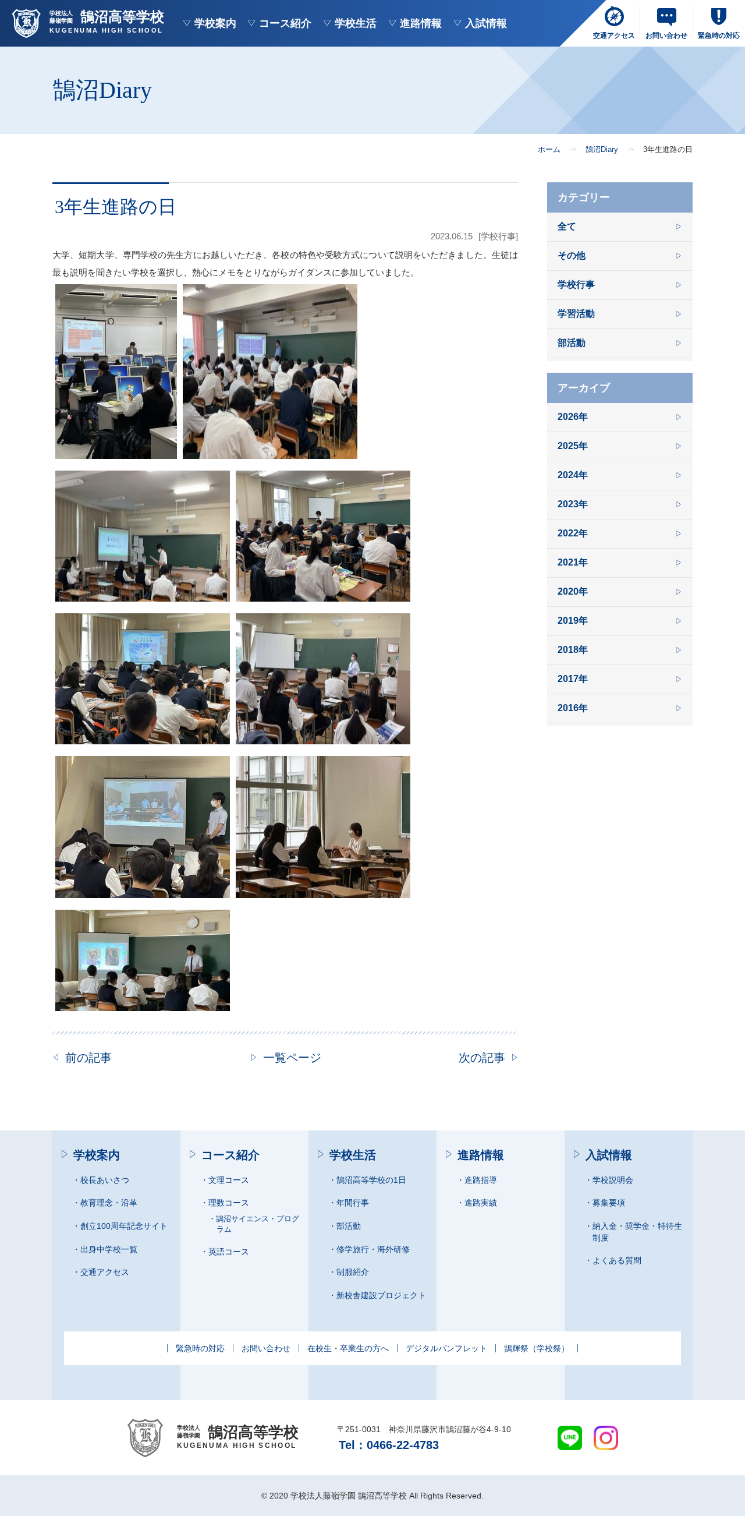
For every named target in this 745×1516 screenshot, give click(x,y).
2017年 (573, 679)
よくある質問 (617, 1260)
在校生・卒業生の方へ (348, 1348)
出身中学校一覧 (108, 1249)
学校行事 (576, 285)
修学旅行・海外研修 (373, 1249)
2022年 (573, 534)
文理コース (228, 1180)
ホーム (549, 149)
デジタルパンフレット (446, 1348)
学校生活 (356, 23)
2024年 (573, 475)
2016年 (573, 708)
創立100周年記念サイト (124, 1226)
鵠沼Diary (602, 149)
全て (567, 227)
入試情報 (486, 23)
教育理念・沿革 (108, 1202)
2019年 (573, 621)
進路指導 (480, 1180)
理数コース (228, 1202)
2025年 (573, 446)
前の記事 (88, 1057)
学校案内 (215, 23)
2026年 (573, 417)
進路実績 (480, 1202)
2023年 (573, 505)
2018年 (573, 650)
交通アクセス (104, 1272)
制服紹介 (352, 1272)
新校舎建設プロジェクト (381, 1295)
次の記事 (482, 1057)
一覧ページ (292, 1057)
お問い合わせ (266, 1348)
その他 (572, 256)
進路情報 (421, 23)
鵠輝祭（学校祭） (536, 1348)
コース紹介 (285, 23)
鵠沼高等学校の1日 (371, 1180)
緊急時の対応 (200, 1348)
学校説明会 (613, 1180)
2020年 (573, 592)
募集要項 (609, 1202)
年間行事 (352, 1202)
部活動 (572, 343)
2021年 (573, 563)
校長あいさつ (104, 1180)
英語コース (228, 1251)
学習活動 (576, 314)
